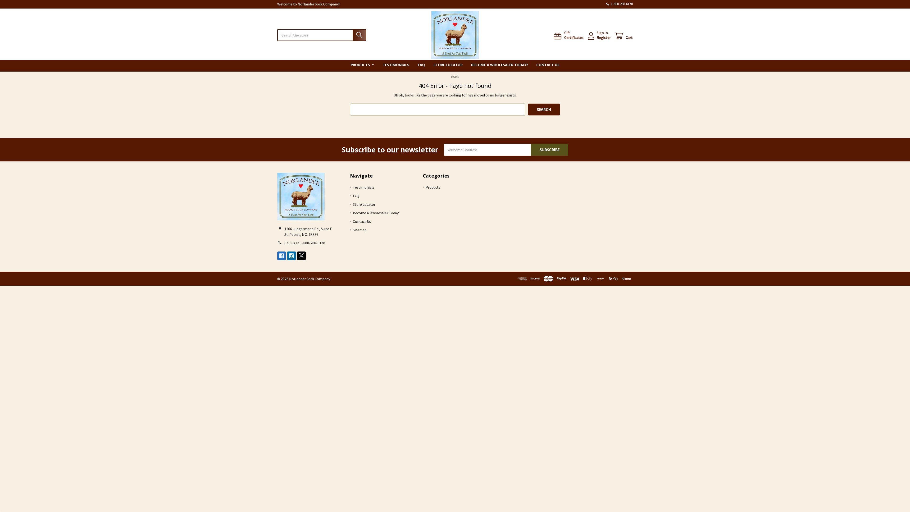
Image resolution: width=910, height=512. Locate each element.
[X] (301, 255)
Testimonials (396, 64)
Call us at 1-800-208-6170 (304, 243)
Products (360, 64)
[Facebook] (281, 255)
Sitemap (360, 230)
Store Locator (448, 64)
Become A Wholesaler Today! (499, 64)
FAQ (421, 64)
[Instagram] (291, 255)
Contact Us (548, 64)
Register (604, 37)
